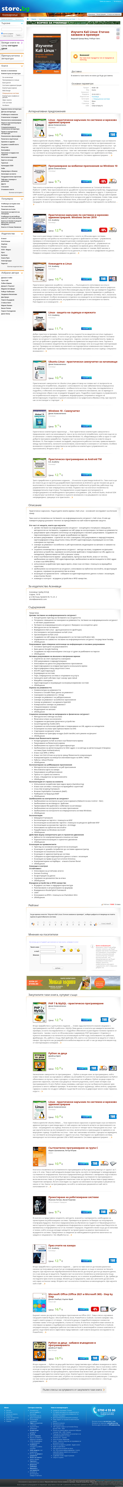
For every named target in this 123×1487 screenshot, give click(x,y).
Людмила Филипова (9, 294)
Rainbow (4, 255)
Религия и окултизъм (9, 139)
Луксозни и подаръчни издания (10, 154)
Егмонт (4, 239)
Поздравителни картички (11, 177)
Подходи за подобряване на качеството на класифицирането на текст (67, 1435)
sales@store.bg (112, 1423)
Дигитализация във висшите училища (65, 1418)
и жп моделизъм (36, 1451)
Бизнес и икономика (9, 71)
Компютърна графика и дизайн (10, 96)
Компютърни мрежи (9, 88)
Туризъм (4, 163)
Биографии (5, 150)
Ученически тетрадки (9, 117)
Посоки (4, 247)
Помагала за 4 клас (8, 209)
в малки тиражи (36, 1458)
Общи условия (100, 1480)
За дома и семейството (10, 144)
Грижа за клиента (105, 1)
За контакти (117, 1)
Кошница (9, 1416)
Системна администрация (11, 85)
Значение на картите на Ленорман (10, 213)
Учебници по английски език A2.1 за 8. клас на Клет (11, 217)
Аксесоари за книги (8, 174)
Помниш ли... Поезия (60, 1437)
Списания (5, 187)
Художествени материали (34, 1427)
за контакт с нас (109, 1421)
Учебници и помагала (9, 114)
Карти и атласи (7, 160)
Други (3, 184)
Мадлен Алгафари (8, 289)
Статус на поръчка (12, 1418)
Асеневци (95, 97)
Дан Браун (5, 297)
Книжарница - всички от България (35, 1412)
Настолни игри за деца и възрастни (35, 1417)
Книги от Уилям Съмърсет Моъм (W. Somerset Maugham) (11, 222)
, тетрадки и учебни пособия (36, 1446)
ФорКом (4, 244)
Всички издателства (14, 266)
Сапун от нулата (58, 1457)
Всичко (36, 1454)
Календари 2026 (7, 166)
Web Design (6, 91)
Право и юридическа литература (9, 132)
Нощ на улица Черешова (61, 1439)
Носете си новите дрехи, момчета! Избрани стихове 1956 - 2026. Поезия (67, 1431)
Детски (35, 1436)
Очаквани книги (7, 189)
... (110, 155)
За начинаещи (7, 77)
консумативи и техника (36, 1424)
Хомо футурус (6, 261)
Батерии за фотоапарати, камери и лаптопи (36, 1473)
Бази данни (6, 83)
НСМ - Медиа (6, 250)
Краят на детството (59, 1446)
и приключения (34, 1462)
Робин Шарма (6, 283)
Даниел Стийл (6, 278)
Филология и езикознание (11, 120)
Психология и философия (11, 136)
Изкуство (4, 147)
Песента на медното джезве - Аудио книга (66, 1445)
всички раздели (8, 33)
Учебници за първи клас (10, 204)
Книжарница (10, 14)
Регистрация (10, 1419)
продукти (34, 1431)
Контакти (9, 1412)
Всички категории (15, 192)
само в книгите (8, 36)
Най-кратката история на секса (63, 1448)
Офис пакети (7, 100)
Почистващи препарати (34, 1420)
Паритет (4, 263)
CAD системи (7, 103)
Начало (8, 1410)
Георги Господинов (8, 311)
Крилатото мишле (59, 1423)
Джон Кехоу (5, 314)
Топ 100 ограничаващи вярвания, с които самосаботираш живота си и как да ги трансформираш (66, 1452)
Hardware (5, 105)
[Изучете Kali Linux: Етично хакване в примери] (47, 54)
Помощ (8, 1421)
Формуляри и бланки (9, 171)
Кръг (3, 252)
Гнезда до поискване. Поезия (62, 1410)
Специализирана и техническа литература (10, 128)
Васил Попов (6, 308)
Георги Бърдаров (7, 300)
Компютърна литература (47, 19)
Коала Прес (5, 258)
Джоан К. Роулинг (8, 286)
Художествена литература (11, 109)
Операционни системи (67, 19)
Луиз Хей (4, 280)
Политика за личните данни (114, 1480)
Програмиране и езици (10, 80)
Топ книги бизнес (7, 206)
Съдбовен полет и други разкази (63, 1455)
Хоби (3, 168)
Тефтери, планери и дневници (8, 180)
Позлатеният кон (58, 1425)
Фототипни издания (9, 157)
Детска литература (8, 112)
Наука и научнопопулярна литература (11, 124)
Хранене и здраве (8, 142)
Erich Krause (5, 241)
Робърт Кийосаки (8, 292)
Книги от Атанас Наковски (11, 227)
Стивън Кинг (6, 303)
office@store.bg (114, 1425)
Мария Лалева (6, 305)
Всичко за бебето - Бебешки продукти (36, 1438)
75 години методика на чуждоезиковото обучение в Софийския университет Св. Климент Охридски (66, 1414)
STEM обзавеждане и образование (36, 1442)
